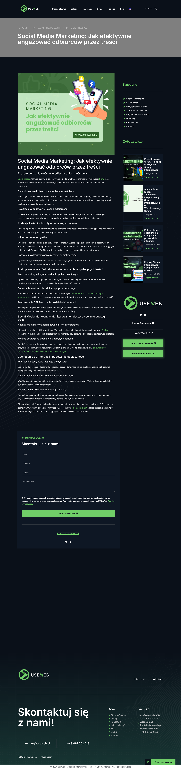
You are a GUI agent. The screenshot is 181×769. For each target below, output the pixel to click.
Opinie (112, 9)
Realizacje (87, 9)
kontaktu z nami (80, 408)
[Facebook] (141, 315)
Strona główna (59, 9)
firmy (101, 179)
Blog (122, 9)
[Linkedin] (145, 315)
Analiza (105, 330)
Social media (24, 179)
